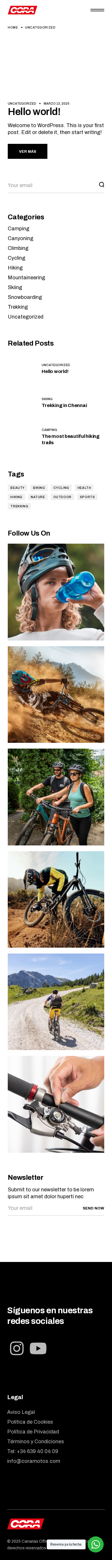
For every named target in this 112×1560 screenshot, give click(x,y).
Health (84, 487)
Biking (39, 487)
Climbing (18, 248)
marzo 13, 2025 (56, 103)
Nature (38, 497)
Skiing (15, 287)
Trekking (18, 307)
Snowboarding (25, 297)
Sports (87, 497)
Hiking (15, 268)
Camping (18, 228)
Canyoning (20, 238)
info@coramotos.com (33, 1461)
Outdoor (62, 497)
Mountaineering (26, 277)
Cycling (16, 258)
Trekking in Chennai (64, 405)
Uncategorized (22, 103)
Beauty (17, 487)
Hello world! (34, 111)
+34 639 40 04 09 (37, 1451)
